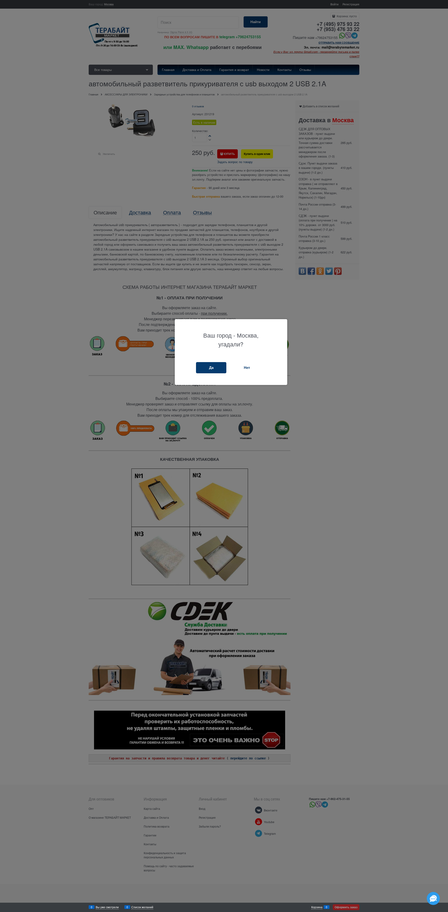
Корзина (316, 907)
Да (211, 367)
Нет (247, 367)
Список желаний (142, 907)
